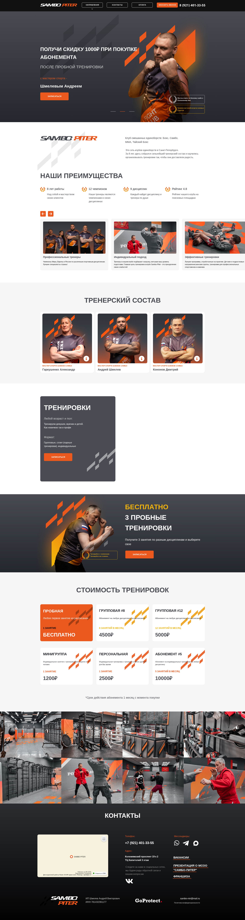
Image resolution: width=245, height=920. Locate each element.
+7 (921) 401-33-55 (139, 843)
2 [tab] (122, 111)
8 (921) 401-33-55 (192, 5)
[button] (167, 5)
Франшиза (181, 876)
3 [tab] (131, 111)
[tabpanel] (122, 66)
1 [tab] (113, 111)
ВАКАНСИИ (181, 857)
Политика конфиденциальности (187, 903)
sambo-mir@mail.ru (190, 898)
